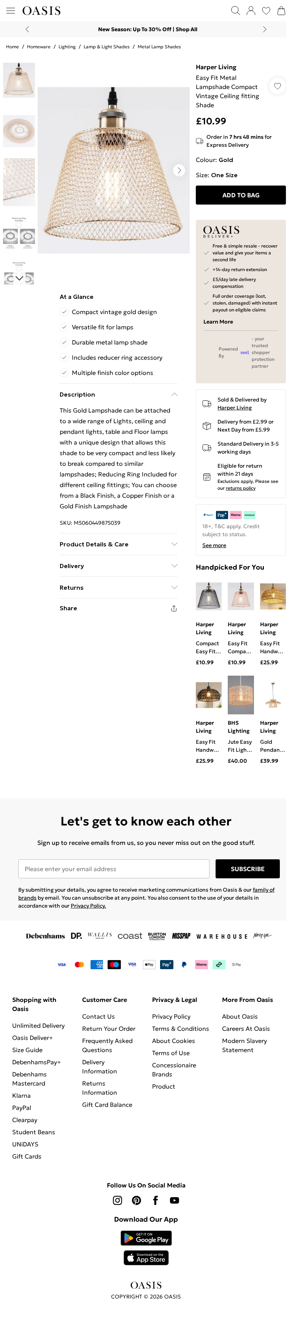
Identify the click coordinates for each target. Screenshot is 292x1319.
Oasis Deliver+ (32, 1037)
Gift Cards (26, 1156)
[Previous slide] (27, 29)
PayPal (21, 1107)
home (12, 46)
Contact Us (98, 1016)
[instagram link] (117, 1200)
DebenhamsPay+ (36, 1062)
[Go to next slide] (179, 170)
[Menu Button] (10, 10)
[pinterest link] (136, 1200)
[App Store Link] (146, 1247)
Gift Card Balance (107, 1104)
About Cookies (173, 1040)
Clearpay (24, 1120)
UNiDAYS (25, 1144)
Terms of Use (171, 1053)
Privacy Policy (171, 1016)
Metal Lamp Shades (159, 46)
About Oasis (240, 1016)
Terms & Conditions (180, 1028)
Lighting (67, 46)
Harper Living (216, 67)
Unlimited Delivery (38, 1025)
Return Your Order (108, 1028)
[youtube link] (174, 1200)
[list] (114, 170)
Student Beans (33, 1132)
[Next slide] (265, 29)
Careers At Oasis (246, 1028)
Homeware (39, 46)
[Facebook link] (155, 1200)
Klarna (21, 1095)
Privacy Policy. (88, 905)
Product (163, 1086)
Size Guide (27, 1050)
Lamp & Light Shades (107, 46)
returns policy (241, 488)
